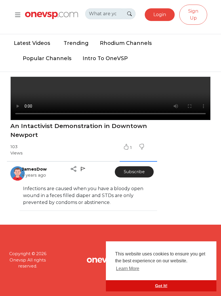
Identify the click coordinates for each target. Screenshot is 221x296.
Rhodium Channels (126, 43)
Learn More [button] (127, 268)
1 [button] (131, 147)
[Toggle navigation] (18, 15)
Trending (76, 43)
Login (159, 14)
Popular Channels (47, 58)
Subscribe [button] (134, 171)
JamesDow (34, 169)
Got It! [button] (161, 285)
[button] (141, 147)
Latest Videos (32, 43)
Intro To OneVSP (105, 58)
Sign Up (193, 14)
